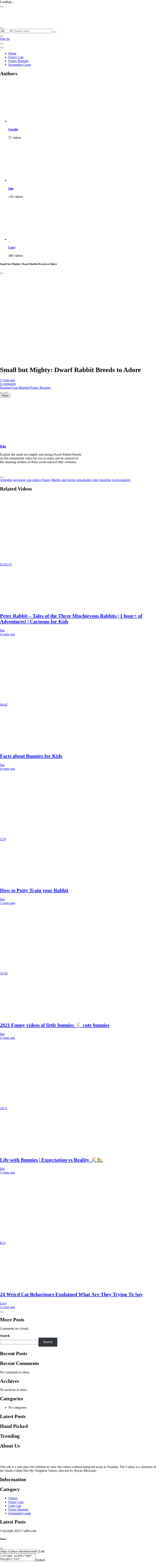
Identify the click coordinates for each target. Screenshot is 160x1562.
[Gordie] (29, 121)
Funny (46, 480)
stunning (105, 480)
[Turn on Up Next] (6, 392)
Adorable (6, 480)
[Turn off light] (1, 392)
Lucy (12, 247)
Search (5, 1335)
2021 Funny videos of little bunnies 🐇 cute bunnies (54, 1025)
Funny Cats (16, 57)
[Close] (1, 273)
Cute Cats (14, 1505)
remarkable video (87, 480)
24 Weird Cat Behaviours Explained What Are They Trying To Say (71, 1294)
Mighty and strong (63, 480)
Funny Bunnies (18, 61)
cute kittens (33, 480)
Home (12, 53)
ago (7, 380)
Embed (40, 1560)
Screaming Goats (19, 64)
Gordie (13, 129)
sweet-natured (121, 480)
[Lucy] (29, 239)
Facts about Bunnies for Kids (31, 756)
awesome (19, 480)
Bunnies (5, 387)
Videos (13, 1498)
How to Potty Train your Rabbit (34, 890)
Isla (10, 188)
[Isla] (29, 180)
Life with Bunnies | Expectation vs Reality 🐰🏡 (51, 1160)
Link (42, 1551)
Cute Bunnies (21, 387)
